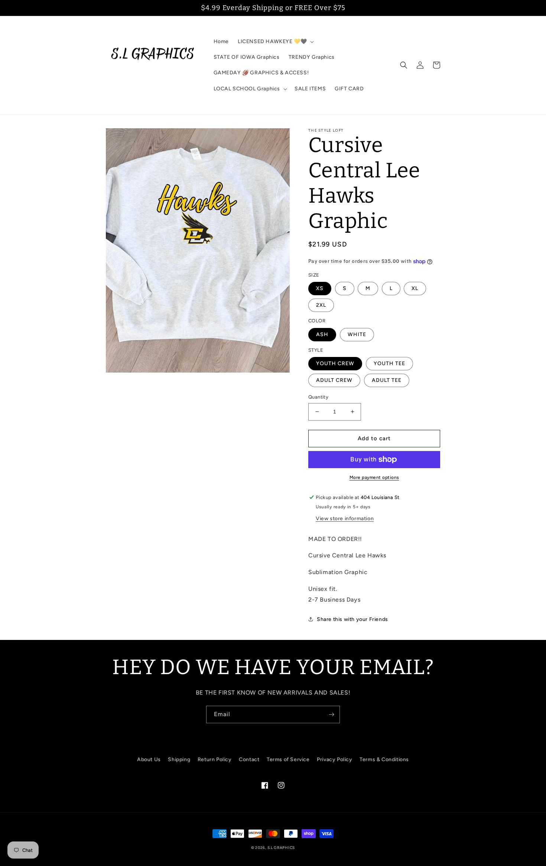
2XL (321, 305)
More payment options (374, 477)
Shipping (179, 759)
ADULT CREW (334, 380)
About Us (149, 759)
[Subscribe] (331, 714)
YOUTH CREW (335, 363)
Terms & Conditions (384, 759)
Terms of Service (288, 759)
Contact (249, 759)
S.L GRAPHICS (281, 847)
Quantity (318, 397)
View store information (345, 518)
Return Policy (215, 759)
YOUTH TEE (389, 363)
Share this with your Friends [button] (352, 619)
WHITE (357, 334)
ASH (322, 334)
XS (320, 288)
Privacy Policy (334, 759)
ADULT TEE (387, 380)
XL (415, 288)
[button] (275, 41)
